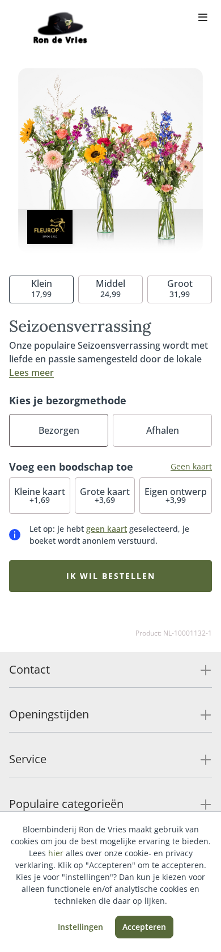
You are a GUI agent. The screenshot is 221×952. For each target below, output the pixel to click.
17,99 (41, 288)
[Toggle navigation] (203, 18)
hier (55, 853)
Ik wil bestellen (110, 575)
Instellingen (80, 926)
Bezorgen (59, 430)
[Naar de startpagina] (59, 27)
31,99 (180, 288)
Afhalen (162, 430)
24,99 (110, 288)
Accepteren (144, 926)
